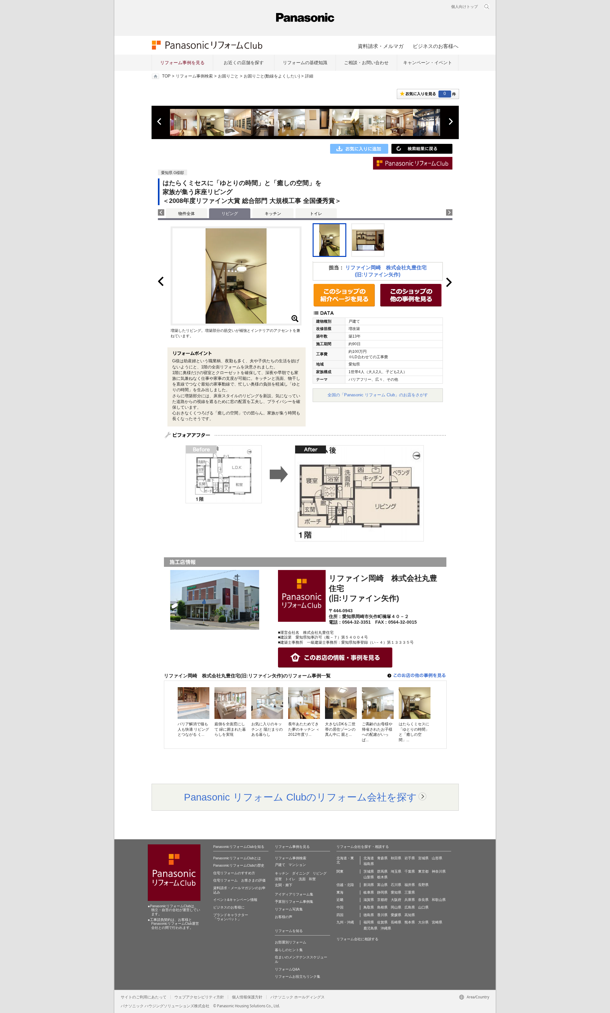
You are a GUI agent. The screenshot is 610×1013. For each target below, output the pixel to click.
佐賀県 (382, 922)
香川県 (382, 915)
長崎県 (396, 922)
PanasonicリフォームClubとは (237, 858)
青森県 (382, 858)
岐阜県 (368, 892)
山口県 (423, 907)
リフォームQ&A (287, 969)
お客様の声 (283, 917)
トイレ (316, 213)
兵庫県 (409, 900)
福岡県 (368, 922)
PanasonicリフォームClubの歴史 (238, 865)
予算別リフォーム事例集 (294, 901)
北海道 (368, 858)
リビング (320, 873)
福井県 (409, 885)
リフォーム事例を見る (182, 62)
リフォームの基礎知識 (305, 62)
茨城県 (368, 871)
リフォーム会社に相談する (357, 939)
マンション (297, 865)
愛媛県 (396, 915)
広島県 (409, 907)
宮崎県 (437, 922)
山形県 (437, 858)
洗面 (302, 879)
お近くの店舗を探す (244, 62)
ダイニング (300, 873)
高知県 (409, 915)
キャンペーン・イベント (427, 62)
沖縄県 (386, 928)
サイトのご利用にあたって (143, 997)
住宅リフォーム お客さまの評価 (239, 880)
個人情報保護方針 (247, 997)
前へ (160, 122)
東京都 (423, 871)
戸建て (280, 865)
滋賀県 (368, 900)
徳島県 (368, 915)
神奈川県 (439, 871)
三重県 (409, 892)
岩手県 (409, 858)
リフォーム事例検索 (194, 76)
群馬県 (382, 871)
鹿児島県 (370, 928)
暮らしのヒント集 (289, 950)
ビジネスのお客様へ (435, 46)
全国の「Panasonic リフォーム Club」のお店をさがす (378, 394)
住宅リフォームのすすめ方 (234, 873)
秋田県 (396, 858)
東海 (339, 892)
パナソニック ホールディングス (297, 997)
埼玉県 (396, 871)
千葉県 (409, 871)
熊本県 (409, 922)
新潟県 (368, 885)
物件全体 (186, 213)
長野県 (423, 885)
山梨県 (368, 877)
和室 (312, 879)
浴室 (278, 879)
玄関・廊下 (283, 885)
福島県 (368, 864)
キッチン (273, 213)
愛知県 (396, 892)
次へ (450, 122)
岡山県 (396, 907)
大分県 (423, 922)
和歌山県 (439, 900)
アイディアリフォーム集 (294, 894)
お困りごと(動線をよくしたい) (272, 76)
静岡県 (382, 892)
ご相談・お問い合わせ (366, 62)
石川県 (396, 885)
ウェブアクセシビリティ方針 (199, 997)
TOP (166, 76)
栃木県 (382, 877)
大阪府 (396, 900)
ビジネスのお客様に (229, 907)
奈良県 (423, 900)
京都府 (382, 900)
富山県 (382, 885)
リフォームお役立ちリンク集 (297, 976)
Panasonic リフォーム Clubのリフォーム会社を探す (300, 797)
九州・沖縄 (345, 922)
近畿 (339, 900)
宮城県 (423, 858)
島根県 (382, 907)
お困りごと (228, 76)
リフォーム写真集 (289, 909)
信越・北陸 (345, 885)
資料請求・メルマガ (380, 46)
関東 (339, 871)
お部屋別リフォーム (290, 942)
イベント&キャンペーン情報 (235, 900)
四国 (339, 915)
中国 (339, 907)
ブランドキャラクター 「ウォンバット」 (230, 917)
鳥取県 (368, 907)
